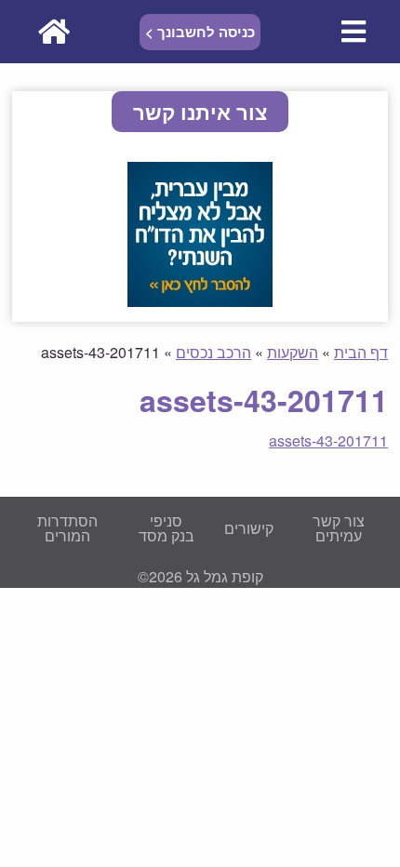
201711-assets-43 (328, 440)
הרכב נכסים (213, 352)
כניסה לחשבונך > (200, 31)
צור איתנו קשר (200, 112)
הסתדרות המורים (67, 528)
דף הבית (361, 352)
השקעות (292, 352)
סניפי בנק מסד (166, 528)
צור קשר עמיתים (339, 528)
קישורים (248, 528)
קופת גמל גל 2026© (200, 576)
